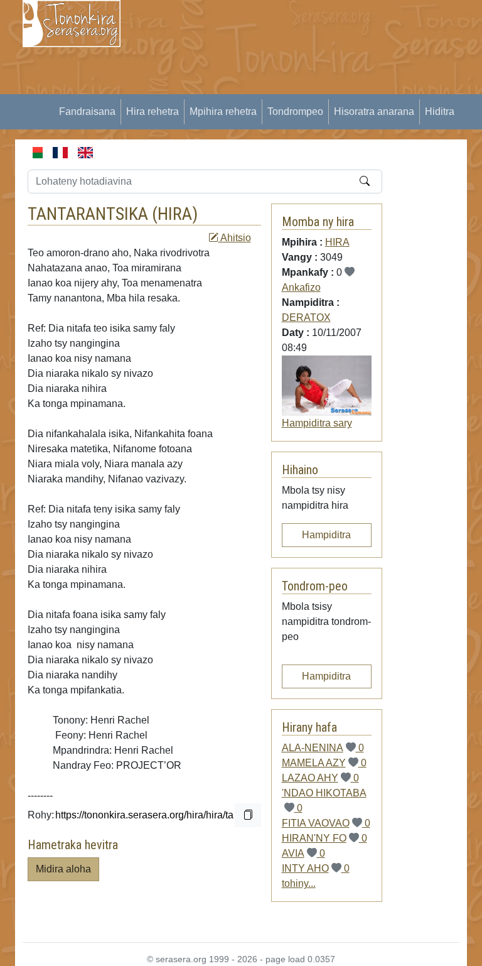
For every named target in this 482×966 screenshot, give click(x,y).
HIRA (175, 214)
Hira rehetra (152, 111)
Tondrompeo (295, 111)
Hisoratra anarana (374, 111)
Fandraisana (87, 111)
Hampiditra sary (317, 423)
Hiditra (439, 111)
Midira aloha (63, 869)
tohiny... (299, 883)
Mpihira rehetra (223, 111)
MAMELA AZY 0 (324, 762)
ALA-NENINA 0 (323, 747)
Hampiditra (326, 534)
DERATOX (306, 317)
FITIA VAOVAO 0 (326, 823)
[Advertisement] (309, 88)
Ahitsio (234, 237)
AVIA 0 (303, 853)
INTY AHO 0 (316, 868)
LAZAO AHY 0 (320, 778)
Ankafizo (301, 287)
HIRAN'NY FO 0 (324, 838)
